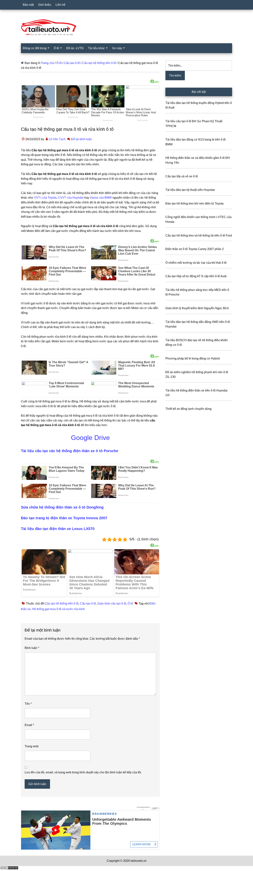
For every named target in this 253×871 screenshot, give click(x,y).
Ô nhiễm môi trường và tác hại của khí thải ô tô (196, 262)
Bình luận (32, 647)
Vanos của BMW (101, 197)
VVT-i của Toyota (45, 197)
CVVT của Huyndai (71, 197)
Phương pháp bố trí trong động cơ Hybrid (192, 358)
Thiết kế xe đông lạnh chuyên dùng (188, 408)
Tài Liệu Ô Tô (126, 27)
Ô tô (130, 603)
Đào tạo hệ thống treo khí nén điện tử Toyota (194, 203)
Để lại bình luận (81, 139)
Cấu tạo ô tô (88, 603)
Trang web (32, 746)
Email (29, 725)
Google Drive (90, 437)
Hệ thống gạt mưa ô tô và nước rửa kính (58, 609)
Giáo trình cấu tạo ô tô (111, 603)
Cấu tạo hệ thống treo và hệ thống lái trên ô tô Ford (198, 235)
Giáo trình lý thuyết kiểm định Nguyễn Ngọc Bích (197, 308)
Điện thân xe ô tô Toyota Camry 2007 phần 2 (194, 249)
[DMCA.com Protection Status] (9, 868)
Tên (28, 703)
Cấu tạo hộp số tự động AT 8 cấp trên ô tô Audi (196, 276)
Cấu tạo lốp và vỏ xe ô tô (181, 176)
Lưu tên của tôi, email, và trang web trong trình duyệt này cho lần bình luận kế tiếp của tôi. (83, 772)
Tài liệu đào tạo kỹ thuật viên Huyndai (190, 189)
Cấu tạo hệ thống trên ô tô (62, 603)
